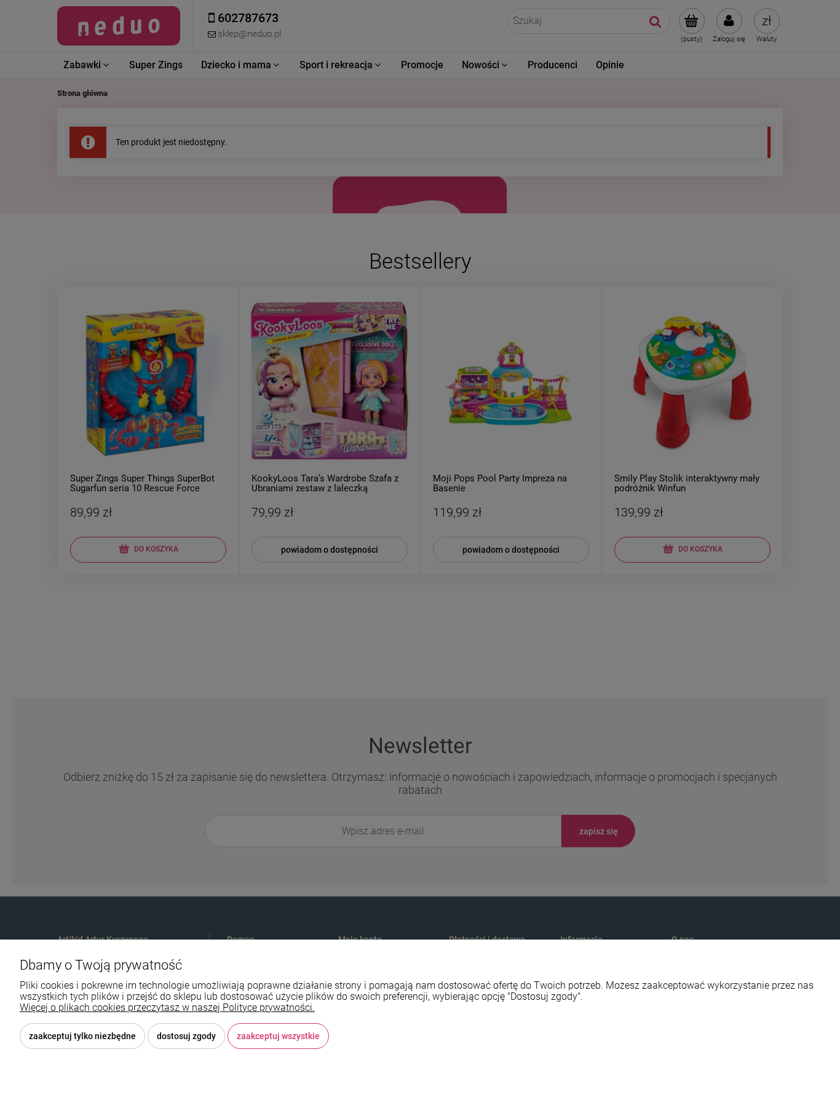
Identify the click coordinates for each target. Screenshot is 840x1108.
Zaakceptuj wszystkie (278, 1036)
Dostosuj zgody (186, 1036)
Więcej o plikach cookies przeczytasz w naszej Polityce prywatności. (167, 1007)
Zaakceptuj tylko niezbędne (82, 1036)
